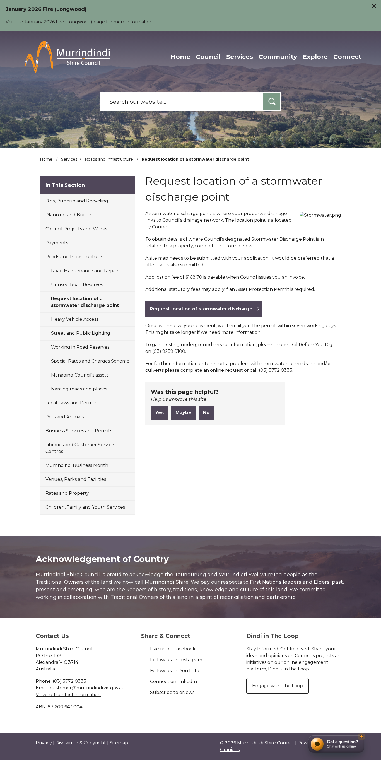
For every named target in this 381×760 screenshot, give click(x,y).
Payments (56, 242)
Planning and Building (70, 215)
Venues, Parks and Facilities (75, 479)
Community (278, 57)
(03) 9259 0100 (168, 351)
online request (226, 370)
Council (208, 57)
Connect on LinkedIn (173, 681)
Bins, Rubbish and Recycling (76, 201)
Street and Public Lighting (80, 333)
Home (46, 159)
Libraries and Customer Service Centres (79, 448)
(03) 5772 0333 (275, 370)
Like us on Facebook (173, 649)
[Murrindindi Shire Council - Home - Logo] (67, 57)
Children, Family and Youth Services (85, 507)
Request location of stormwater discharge (201, 309)
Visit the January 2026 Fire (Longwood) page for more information (79, 22)
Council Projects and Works (76, 228)
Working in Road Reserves (80, 347)
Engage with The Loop (277, 685)
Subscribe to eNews (172, 692)
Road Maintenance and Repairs (85, 270)
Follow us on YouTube (175, 670)
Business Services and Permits (78, 430)
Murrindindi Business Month (76, 465)
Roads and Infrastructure (109, 159)
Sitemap (119, 742)
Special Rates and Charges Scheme (90, 361)
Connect (347, 57)
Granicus (230, 749)
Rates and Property (67, 493)
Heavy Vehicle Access (74, 319)
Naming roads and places (79, 389)
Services (239, 57)
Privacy (44, 742)
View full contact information (68, 694)
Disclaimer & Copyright (81, 742)
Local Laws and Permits (71, 403)
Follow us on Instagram (176, 659)
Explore (315, 57)
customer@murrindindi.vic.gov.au (87, 688)
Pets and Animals (64, 416)
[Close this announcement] (374, 6)
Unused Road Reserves (77, 284)
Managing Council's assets (79, 375)
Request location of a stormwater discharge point (85, 302)
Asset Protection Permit (262, 289)
